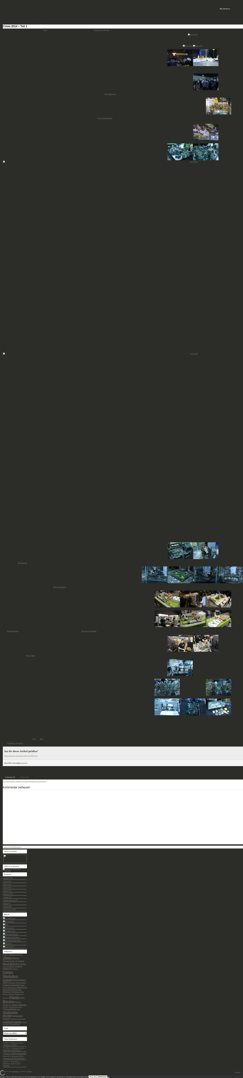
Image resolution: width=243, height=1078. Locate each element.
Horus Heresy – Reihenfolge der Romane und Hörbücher (11, 1063)
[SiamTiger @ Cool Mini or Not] (9, 918)
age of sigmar (18, 961)
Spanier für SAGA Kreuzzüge (12, 847)
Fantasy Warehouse (59, 587)
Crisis (45, 30)
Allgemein (6, 878)
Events (18, 769)
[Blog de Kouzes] (8, 921)
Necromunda (8, 990)
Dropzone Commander (88, 631)
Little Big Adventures (9, 900)
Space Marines (19, 1004)
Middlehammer (11, 988)
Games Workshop (10, 974)
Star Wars (5, 1007)
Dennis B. (24, 763)
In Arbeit (5, 897)
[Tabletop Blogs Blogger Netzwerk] (8, 946)
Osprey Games (8, 994)
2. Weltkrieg (11, 955)
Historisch (6, 894)
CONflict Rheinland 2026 (18, 1053)
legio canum (11, 983)
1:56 (4, 955)
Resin (22, 997)
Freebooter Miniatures (104, 118)
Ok (90, 1077)
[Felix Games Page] (5, 924)
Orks (22, 992)
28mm (7, 958)
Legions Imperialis (11, 985)
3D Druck (19, 955)
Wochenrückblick (15, 1024)
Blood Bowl (9, 963)
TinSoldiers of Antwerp (15, 743)
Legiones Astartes (20, 983)
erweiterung (11, 966)
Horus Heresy (19, 980)
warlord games (12, 1021)
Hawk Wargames (12, 631)
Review (8, 1001)
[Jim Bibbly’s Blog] (9, 931)
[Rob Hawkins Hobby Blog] (12, 940)
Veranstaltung (9, 1009)
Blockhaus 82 (22, 563)
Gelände (5, 890)
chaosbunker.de (15, 1071)
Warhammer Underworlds (17, 1019)
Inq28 (5, 982)
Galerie (5, 887)
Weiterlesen (102, 1077)
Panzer (17, 994)
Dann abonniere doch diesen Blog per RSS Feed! (21, 756)
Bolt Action (20, 964)
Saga (10, 1005)
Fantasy (5, 884)
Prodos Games (30, 656)
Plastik (14, 997)
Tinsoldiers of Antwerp (101, 30)
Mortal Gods (22, 987)
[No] (108, 1077)
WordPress (29, 1071)
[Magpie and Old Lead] (10, 934)
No (95, 1077)
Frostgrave (15, 969)
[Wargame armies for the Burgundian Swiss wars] (8, 927)
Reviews (5, 906)
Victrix (18, 1009)
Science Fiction (7, 909)
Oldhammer (16, 992)
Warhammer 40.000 (10, 1014)
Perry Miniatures (110, 94)
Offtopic (5, 903)
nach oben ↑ (238, 1072)
